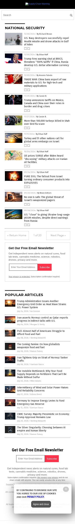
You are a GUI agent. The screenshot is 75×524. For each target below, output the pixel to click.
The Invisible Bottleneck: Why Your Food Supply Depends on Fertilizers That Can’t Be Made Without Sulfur (41, 374)
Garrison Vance (37, 364)
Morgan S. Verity (37, 324)
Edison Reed (36, 394)
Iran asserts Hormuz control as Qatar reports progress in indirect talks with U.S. (42, 319)
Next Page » (58, 235)
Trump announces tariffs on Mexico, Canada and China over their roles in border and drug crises (44, 103)
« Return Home (16, 235)
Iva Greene (35, 311)
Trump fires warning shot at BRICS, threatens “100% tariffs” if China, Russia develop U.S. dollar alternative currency (46, 62)
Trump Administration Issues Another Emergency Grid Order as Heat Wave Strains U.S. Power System (41, 304)
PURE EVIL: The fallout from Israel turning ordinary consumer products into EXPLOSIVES (47, 179)
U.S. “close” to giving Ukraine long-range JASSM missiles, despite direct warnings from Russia (47, 217)
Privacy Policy (35, 497)
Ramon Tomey (36, 351)
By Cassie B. (42, 96)
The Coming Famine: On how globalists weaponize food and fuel (38, 346)
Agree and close (41, 504)
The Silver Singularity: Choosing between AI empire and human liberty (41, 429)
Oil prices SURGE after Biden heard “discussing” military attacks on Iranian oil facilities (45, 158)
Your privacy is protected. (19, 277)
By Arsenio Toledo (44, 75)
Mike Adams (35, 381)
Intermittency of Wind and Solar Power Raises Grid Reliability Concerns (42, 389)
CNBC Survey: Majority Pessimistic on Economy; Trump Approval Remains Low (43, 416)
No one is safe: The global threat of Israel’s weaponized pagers (44, 199)
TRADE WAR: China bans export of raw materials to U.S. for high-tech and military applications (45, 82)
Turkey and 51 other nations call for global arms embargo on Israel (44, 140)
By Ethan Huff (42, 55)
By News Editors (44, 193)
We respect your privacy (47, 477)
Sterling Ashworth (38, 338)
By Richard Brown (44, 34)
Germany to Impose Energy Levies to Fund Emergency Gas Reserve (40, 402)
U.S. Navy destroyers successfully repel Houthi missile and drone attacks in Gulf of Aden (46, 41)
